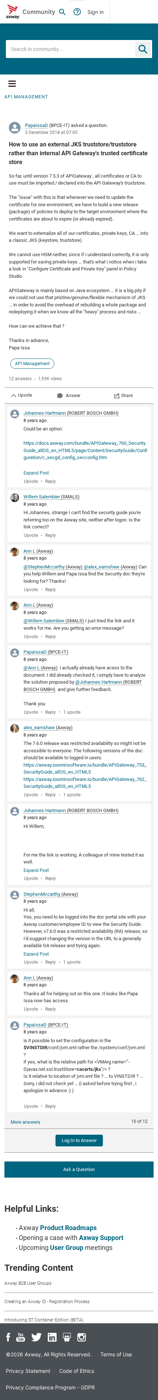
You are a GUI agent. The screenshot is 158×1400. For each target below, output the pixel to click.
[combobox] (79, 49)
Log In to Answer (79, 1140)
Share (127, 395)
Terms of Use (116, 1354)
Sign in (95, 12)
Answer (73, 395)
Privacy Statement (28, 1371)
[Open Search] (62, 11)
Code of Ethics (76, 1371)
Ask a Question (79, 1169)
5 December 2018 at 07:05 (51, 132)
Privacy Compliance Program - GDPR (50, 1387)
